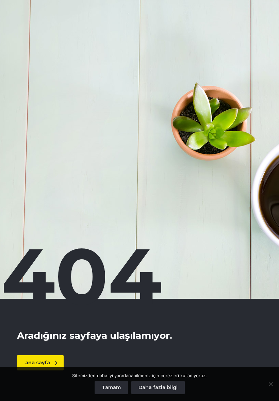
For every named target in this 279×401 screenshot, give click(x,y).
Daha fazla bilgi (158, 387)
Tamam (111, 387)
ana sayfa (37, 363)
